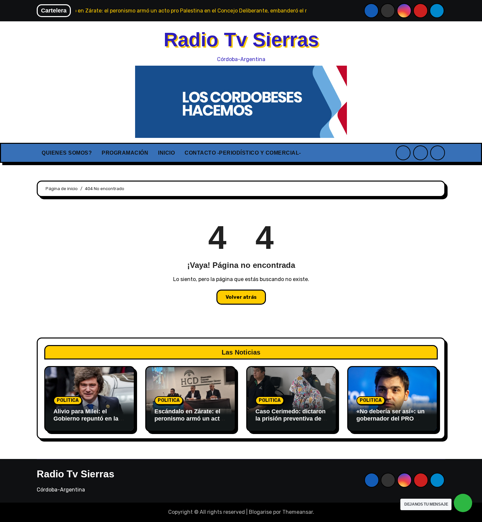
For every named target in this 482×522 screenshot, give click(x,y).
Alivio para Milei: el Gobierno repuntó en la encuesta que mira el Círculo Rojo (85, 422)
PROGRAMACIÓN (125, 153)
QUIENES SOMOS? (67, 153)
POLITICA (68, 400)
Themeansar (297, 512)
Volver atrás (241, 297)
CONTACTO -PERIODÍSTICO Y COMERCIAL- (243, 153)
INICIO (166, 153)
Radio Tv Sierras (241, 40)
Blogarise (260, 512)
